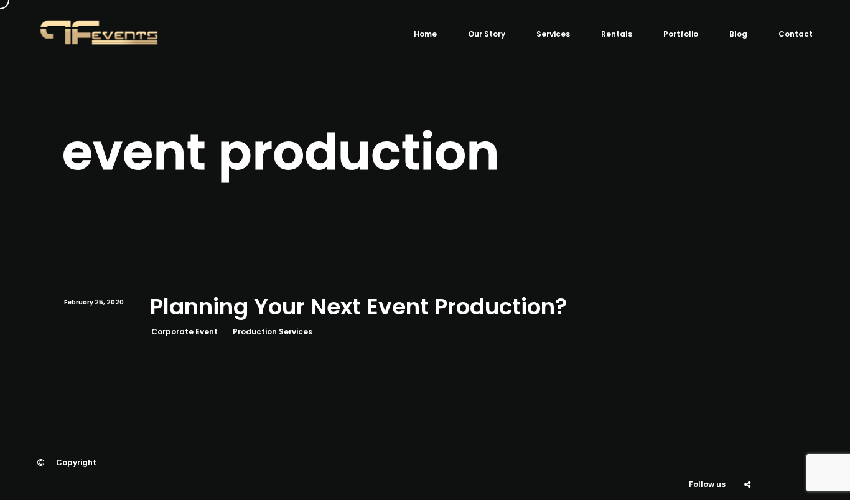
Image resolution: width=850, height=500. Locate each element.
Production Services (272, 331)
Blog (738, 34)
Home (425, 34)
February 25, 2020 (94, 302)
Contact (795, 34)
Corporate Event (184, 331)
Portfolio (680, 34)
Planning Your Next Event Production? (358, 307)
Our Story (486, 34)
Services (553, 34)
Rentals (616, 34)
